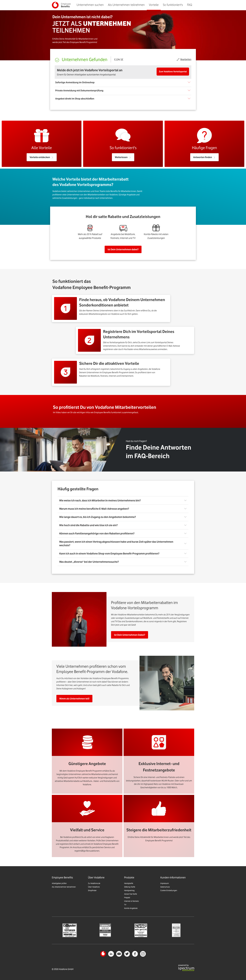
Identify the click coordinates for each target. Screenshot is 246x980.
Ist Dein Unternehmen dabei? (123, 249)
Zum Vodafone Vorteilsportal (173, 71)
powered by (183, 965)
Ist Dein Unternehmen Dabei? (129, 634)
